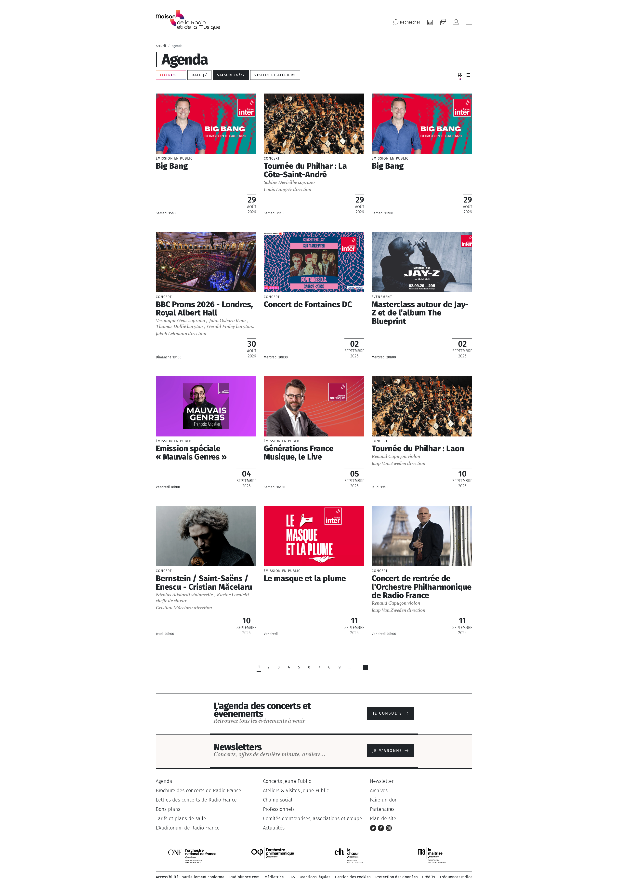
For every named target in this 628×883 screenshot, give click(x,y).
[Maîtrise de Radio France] (435, 855)
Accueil (161, 46)
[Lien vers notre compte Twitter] (374, 828)
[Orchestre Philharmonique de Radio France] (273, 855)
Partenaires (382, 809)
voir (206, 155)
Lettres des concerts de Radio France (196, 800)
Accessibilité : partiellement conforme (190, 877)
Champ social (277, 800)
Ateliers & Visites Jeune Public (296, 790)
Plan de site (383, 818)
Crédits (428, 877)
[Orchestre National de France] (192, 855)
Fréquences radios (456, 877)
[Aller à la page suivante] (368, 670)
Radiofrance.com (244, 877)
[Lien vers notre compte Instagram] (389, 828)
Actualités (274, 828)
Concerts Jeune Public (287, 781)
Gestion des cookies (352, 877)
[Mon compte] (456, 22)
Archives (379, 790)
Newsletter (381, 781)
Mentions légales (315, 877)
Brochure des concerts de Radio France (198, 790)
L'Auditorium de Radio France (188, 828)
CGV (291, 877)
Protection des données (396, 877)
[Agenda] (430, 22)
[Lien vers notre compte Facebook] (382, 828)
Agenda (164, 781)
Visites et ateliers (275, 75)
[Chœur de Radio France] (354, 855)
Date (196, 75)
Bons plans (168, 809)
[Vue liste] (468, 75)
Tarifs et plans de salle (181, 818)
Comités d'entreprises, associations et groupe (312, 818)
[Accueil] (188, 20)
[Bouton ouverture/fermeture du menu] (469, 22)
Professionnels (279, 809)
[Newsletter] (443, 22)
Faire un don (384, 800)
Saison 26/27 (231, 75)
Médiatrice (274, 877)
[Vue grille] (460, 75)
